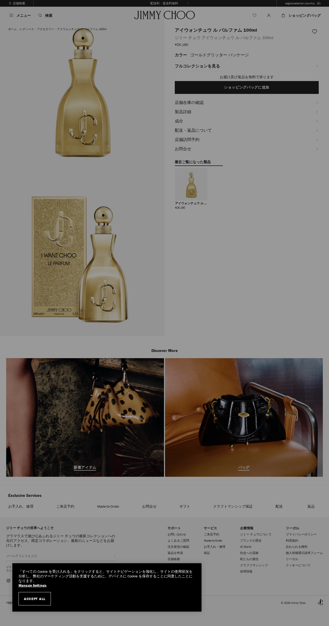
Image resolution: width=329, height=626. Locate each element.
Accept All (34, 598)
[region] (107, 587)
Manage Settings (33, 585)
